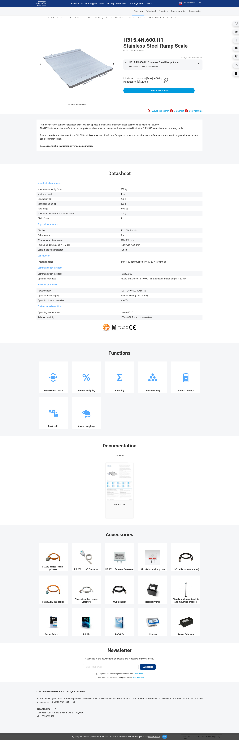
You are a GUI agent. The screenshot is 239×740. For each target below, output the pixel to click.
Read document (138, 678)
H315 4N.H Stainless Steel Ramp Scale (128, 18)
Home (40, 18)
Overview (138, 11)
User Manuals (195, 111)
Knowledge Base (135, 3)
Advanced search (160, 111)
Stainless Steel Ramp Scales (98, 18)
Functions (163, 11)
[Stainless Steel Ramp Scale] (77, 63)
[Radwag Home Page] (41, 3)
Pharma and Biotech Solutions (71, 18)
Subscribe (147, 667)
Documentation (178, 11)
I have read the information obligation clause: (121, 678)
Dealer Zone (121, 3)
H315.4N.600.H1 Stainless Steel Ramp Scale (163, 18)
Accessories (195, 11)
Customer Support (89, 3)
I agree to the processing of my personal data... (117, 674)
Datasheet (151, 11)
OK (164, 737)
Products (51, 18)
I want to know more (159, 90)
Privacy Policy (154, 737)
